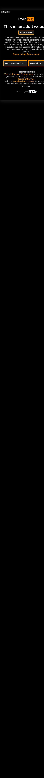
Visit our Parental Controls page (18, 74)
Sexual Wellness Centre (23, 81)
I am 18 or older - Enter (15, 63)
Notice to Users (26, 32)
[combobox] (5, 12)
